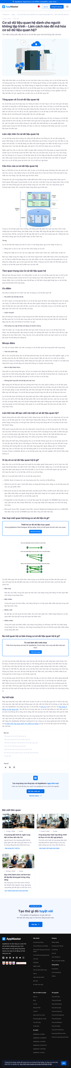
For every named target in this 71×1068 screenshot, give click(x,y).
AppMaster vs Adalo (39, 1034)
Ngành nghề (36, 966)
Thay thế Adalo (56, 1026)
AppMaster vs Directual (40, 1045)
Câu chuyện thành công (40, 970)
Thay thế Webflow (57, 1022)
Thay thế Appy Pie (57, 1011)
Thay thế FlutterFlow (58, 1029)
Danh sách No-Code (39, 1015)
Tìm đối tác (55, 949)
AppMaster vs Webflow (40, 1038)
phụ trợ (43, 707)
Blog (34, 1000)
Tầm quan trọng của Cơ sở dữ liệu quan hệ (17, 739)
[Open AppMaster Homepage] (14, 939)
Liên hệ (54, 953)
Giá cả (35, 973)
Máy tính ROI (36, 1007)
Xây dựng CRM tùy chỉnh (59, 1033)
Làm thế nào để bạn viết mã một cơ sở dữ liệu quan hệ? (21, 743)
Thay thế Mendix (56, 1018)
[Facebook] (10, 767)
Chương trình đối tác (57, 946)
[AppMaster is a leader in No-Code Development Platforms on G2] (3, 963)
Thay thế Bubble (56, 1000)
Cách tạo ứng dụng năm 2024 (60, 1037)
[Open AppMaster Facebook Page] (10, 958)
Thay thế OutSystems (58, 1015)
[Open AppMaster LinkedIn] (17, 958)
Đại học (35, 996)
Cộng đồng (55, 968)
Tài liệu (54, 976)
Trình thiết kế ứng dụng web (41, 955)
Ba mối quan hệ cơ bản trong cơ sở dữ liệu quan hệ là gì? (21, 752)
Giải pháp (35, 962)
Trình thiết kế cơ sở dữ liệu (40, 946)
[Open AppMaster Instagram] (23, 958)
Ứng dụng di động (38, 942)
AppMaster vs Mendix (39, 1049)
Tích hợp (35, 959)
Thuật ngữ (36, 1026)
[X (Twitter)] (5, 767)
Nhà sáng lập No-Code (39, 1018)
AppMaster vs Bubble (39, 1041)
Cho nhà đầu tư (56, 957)
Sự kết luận (7, 756)
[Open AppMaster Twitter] (13, 958)
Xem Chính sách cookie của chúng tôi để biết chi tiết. (36, 1064)
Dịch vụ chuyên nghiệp (58, 960)
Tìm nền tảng (37, 1022)
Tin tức (35, 1004)
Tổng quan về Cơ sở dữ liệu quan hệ (15, 736)
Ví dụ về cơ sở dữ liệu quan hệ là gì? (15, 746)
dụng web (15, 709)
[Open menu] (67, 6)
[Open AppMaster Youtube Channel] (20, 958)
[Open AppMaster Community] (3, 958)
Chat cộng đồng (56, 972)
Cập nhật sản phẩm (38, 977)
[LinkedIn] (14, 767)
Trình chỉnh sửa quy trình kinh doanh (41, 950)
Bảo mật (35, 981)
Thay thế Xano (56, 996)
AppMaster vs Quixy (39, 1052)
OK (64, 1063)
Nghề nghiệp (55, 942)
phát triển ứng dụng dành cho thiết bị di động (22, 723)
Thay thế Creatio (56, 1007)
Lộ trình (35, 1011)
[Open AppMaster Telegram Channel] (7, 958)
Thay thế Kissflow (57, 1004)
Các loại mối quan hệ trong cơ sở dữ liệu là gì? (18, 749)
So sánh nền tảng (38, 984)
